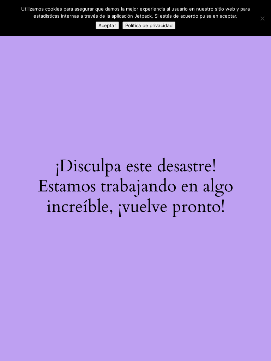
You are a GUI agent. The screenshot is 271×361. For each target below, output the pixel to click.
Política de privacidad (149, 25)
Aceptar (107, 25)
